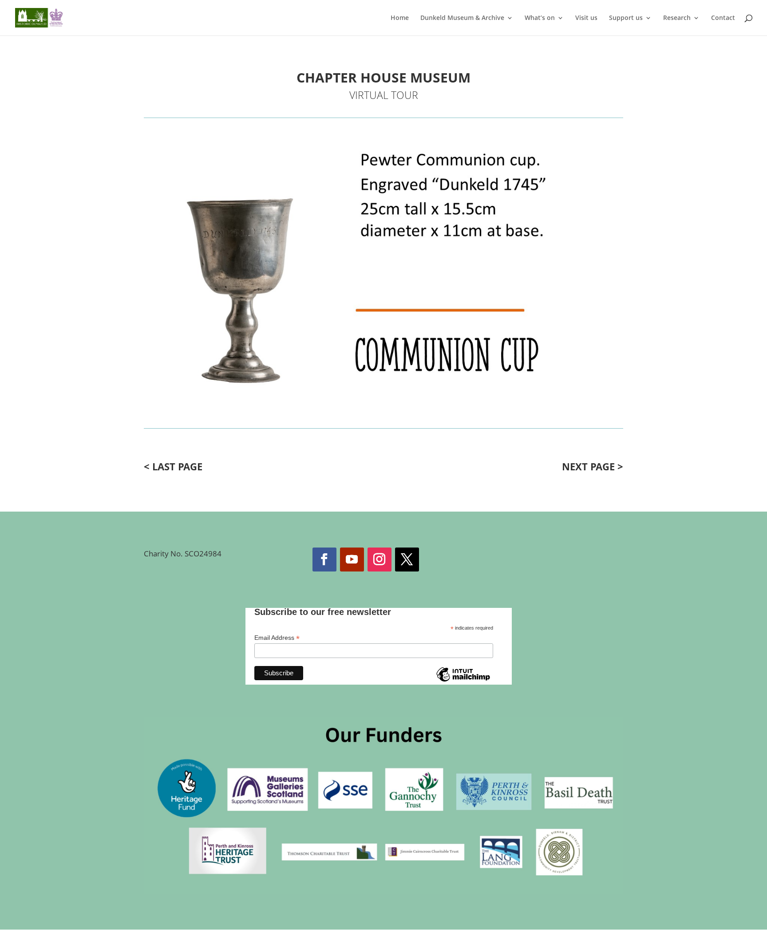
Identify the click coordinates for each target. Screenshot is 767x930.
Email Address (277, 638)
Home (400, 18)
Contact (723, 18)
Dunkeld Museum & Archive (462, 18)
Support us (626, 18)
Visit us (586, 18)
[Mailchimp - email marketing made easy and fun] (463, 681)
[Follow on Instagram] (379, 559)
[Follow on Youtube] (352, 559)
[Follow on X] (407, 559)
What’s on (540, 18)
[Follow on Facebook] (324, 559)
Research (677, 18)
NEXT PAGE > (592, 466)
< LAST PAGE (173, 466)
